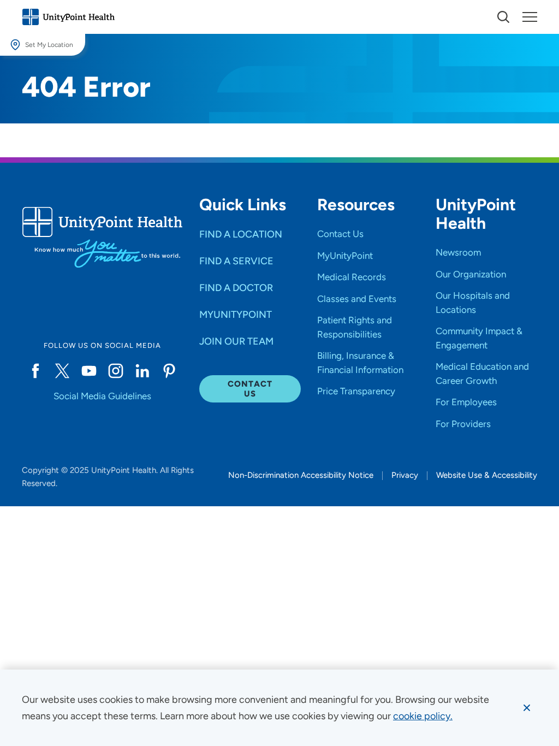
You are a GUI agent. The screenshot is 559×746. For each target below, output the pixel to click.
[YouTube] (88, 371)
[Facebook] (35, 371)
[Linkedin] (142, 371)
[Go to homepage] (68, 17)
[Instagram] (115, 371)
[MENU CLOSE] (529, 17)
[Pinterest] (169, 371)
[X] (62, 371)
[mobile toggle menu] (503, 17)
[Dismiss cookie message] (526, 707)
